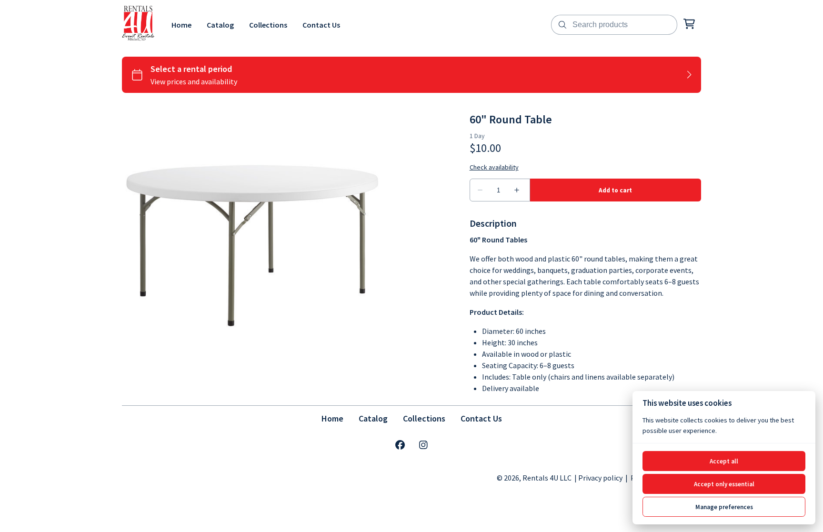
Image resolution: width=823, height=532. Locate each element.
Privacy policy (600, 477)
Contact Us (481, 418)
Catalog (373, 418)
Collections (424, 418)
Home (332, 418)
